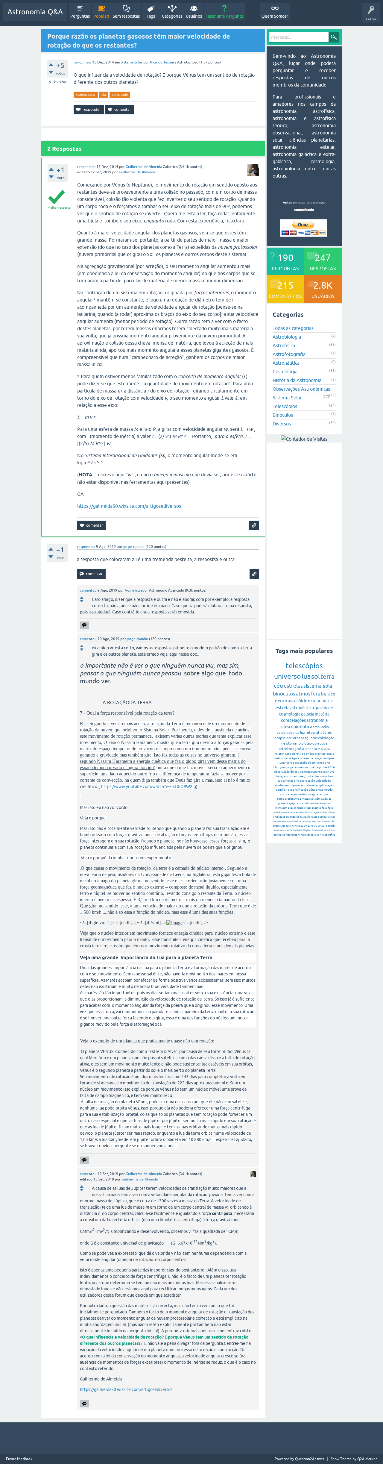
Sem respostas (126, 16)
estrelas (293, 686)
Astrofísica (284, 345)
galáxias (325, 798)
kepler (314, 776)
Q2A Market (367, 1459)
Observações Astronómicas (301, 389)
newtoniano (291, 743)
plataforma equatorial (295, 812)
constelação (288, 794)
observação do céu (287, 771)
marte (327, 700)
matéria (322, 714)
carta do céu (307, 803)
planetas (284, 803)
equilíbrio (282, 789)
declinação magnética (285, 834)
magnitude (325, 789)
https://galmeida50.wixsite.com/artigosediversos (129, 506)
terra (327, 676)
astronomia (317, 720)
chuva (330, 771)
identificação (299, 789)
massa (306, 798)
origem (299, 780)
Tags (151, 16)
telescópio (289, 726)
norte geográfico (326, 834)
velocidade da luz (291, 733)
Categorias (172, 16)
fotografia (314, 733)
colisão (315, 798)
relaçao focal (304, 808)
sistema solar (85, 94)
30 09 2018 (320, 826)
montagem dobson (286, 808)
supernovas (285, 780)
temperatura (286, 798)
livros (327, 733)
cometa (305, 771)
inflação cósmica (310, 830)
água (314, 794)
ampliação (321, 727)
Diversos (282, 423)
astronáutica (302, 707)
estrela (283, 707)
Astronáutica (286, 363)
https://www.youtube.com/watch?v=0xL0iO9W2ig (148, 786)
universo (287, 676)
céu (278, 685)
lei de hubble (294, 830)
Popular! (101, 16)
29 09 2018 (307, 826)
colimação (326, 738)
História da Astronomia (297, 380)
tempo (323, 794)
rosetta (313, 767)
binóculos (284, 694)
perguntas (309, 738)
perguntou (82, 62)
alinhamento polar (287, 785)
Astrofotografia (289, 354)
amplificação (325, 785)
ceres (290, 762)
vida (298, 798)
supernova (318, 771)
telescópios (304, 666)
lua (306, 676)
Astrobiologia (287, 337)
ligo (302, 753)
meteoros (304, 794)
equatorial (308, 785)
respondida (86, 167)
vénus (313, 789)
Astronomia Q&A (35, 12)
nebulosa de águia (286, 758)
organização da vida (297, 817)
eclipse (280, 738)
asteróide (297, 700)
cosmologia (289, 714)
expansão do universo (309, 762)
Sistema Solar (131, 62)
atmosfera (308, 694)
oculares (293, 738)
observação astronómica (286, 826)
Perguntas (80, 16)
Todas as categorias (293, 328)
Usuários (194, 16)
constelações (293, 720)
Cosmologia (285, 371)
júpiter (295, 803)
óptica (306, 726)
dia (103, 94)
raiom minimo (327, 830)
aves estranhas (322, 803)
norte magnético (307, 834)
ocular (314, 700)
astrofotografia (291, 749)
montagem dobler (317, 812)
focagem (282, 776)
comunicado (304, 209)
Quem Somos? (275, 16)
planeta (311, 749)
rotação (310, 780)
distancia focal (319, 808)
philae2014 (327, 767)
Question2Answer (309, 1459)
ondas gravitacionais (320, 753)
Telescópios (285, 406)
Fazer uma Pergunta (224, 16)
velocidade (120, 94)
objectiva (319, 743)
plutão (306, 743)
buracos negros (299, 776)
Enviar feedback (19, 1459)
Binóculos (283, 415)
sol (315, 676)
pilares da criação (311, 758)
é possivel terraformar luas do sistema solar (311, 821)
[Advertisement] (304, 541)
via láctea (326, 776)
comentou (88, 590)
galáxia (307, 714)
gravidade (323, 707)
